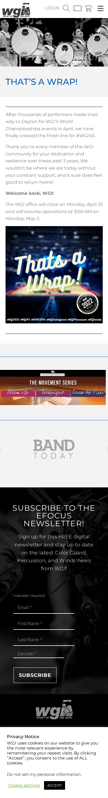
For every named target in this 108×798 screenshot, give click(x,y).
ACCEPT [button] (54, 785)
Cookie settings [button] (24, 785)
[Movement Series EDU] (53, 403)
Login (52, 8)
